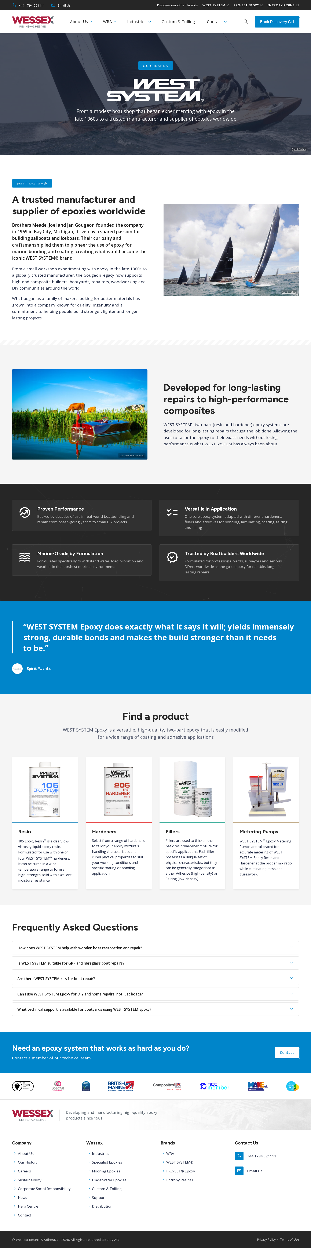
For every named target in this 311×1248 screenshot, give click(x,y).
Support (99, 1197)
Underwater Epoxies (109, 1180)
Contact (214, 21)
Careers (24, 1171)
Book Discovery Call (277, 21)
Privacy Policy (266, 1239)
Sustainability (29, 1180)
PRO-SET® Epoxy (180, 1171)
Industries (136, 21)
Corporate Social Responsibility (44, 1188)
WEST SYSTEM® (179, 1162)
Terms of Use (289, 1239)
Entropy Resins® (180, 1180)
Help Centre (28, 1206)
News (22, 1197)
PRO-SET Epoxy (248, 5)
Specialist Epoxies (107, 1162)
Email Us (61, 5)
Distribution (102, 1206)
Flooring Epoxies (106, 1171)
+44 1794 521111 (28, 5)
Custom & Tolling (178, 21)
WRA (107, 21)
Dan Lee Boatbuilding (132, 455)
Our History (28, 1162)
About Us (79, 21)
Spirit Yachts (299, 149)
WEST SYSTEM (216, 5)
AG (116, 1239)
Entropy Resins (283, 5)
